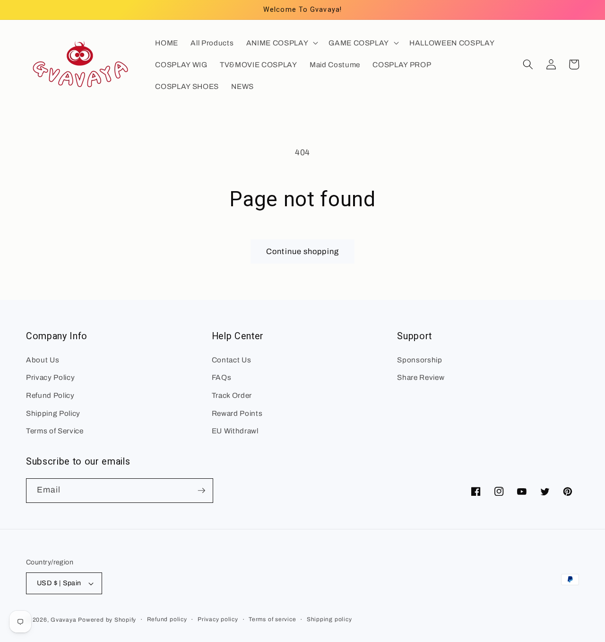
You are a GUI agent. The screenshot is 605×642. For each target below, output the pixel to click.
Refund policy (167, 619)
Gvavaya (63, 619)
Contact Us (231, 360)
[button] (281, 42)
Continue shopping (302, 251)
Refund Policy (50, 395)
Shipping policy (329, 619)
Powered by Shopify (107, 619)
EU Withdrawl (235, 431)
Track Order (232, 395)
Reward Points (237, 413)
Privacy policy (218, 619)
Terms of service (272, 619)
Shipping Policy (53, 413)
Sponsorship (419, 360)
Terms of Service (55, 431)
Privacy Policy (50, 377)
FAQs (222, 377)
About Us (42, 360)
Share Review (420, 377)
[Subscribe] (201, 490)
